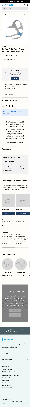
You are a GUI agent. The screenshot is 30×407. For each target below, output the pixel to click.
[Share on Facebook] (9, 106)
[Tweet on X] (6, 106)
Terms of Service (5, 403)
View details (8, 213)
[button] (24, 5)
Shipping (4, 59)
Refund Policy (12, 401)
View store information (9, 88)
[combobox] (15, 8)
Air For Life (7, 399)
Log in (20, 5)
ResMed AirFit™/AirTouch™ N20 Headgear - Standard (13, 14)
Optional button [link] (15, 310)
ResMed (4, 46)
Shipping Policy (19, 401)
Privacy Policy (4, 401)
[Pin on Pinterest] (12, 106)
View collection (6, 275)
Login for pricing (9, 55)
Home (3, 13)
